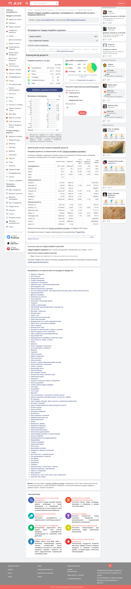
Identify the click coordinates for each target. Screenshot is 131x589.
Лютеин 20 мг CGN (37, 327)
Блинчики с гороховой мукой (41, 301)
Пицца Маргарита (37, 419)
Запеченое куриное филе (40, 432)
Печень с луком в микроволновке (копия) (46, 362)
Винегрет (34, 393)
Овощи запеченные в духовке (42, 289)
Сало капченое (36, 358)
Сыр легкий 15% (36, 336)
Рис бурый (34, 460)
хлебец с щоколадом (38, 305)
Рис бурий (34, 458)
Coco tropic (35, 391)
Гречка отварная (37, 436)
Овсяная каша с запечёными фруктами (45, 284)
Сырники (34, 303)
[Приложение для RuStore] (15, 237)
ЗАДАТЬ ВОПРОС (72, 575)
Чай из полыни (36, 354)
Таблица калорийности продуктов (44, 10)
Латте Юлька (35, 276)
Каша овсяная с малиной (40, 415)
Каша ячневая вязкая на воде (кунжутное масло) (48, 405)
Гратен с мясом (36, 366)
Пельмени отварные (38, 411)
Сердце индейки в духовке (84, 10)
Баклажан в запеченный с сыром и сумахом (47, 329)
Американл (35, 462)
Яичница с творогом (38, 311)
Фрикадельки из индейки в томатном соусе (47, 338)
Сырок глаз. (35, 315)
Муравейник (35, 440)
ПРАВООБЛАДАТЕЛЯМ (73, 566)
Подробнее (80, 232)
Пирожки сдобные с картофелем (43, 469)
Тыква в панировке (38, 280)
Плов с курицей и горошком (41, 346)
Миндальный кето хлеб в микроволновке (46, 321)
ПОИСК (40, 566)
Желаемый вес (71, 104)
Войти (121, 3)
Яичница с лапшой (37, 403)
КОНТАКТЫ (81, 575)
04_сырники (35, 399)
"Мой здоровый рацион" (65, 51)
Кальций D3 (35, 389)
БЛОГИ (10, 573)
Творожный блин (37, 293)
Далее (82, 113)
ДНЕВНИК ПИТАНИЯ (13, 566)
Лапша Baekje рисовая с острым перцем (45, 434)
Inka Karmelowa (36, 370)
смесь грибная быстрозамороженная (44, 334)
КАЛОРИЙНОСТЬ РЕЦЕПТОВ (45, 573)
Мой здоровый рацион (76, 20)
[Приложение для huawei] (15, 249)
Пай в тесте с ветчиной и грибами (43, 323)
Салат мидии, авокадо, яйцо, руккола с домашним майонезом (54, 401)
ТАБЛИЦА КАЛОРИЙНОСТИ (45, 569)
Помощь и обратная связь (14, 232)
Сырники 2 (34, 379)
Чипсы (33, 421)
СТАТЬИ (10, 576)
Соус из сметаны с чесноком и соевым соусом (47, 395)
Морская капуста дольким (40, 317)
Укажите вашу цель (72, 90)
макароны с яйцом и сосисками (42, 450)
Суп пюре (34, 387)
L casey (33, 452)
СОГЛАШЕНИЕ (71, 578)
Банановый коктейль (38, 448)
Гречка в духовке (37, 383)
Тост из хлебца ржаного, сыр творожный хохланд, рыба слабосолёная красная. (60, 291)
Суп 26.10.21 (35, 309)
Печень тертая (36, 407)
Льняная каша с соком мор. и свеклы (44, 466)
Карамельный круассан (39, 417)
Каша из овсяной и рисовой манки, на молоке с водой (51, 397)
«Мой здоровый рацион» (38, 262)
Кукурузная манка (37, 278)
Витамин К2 (35, 413)
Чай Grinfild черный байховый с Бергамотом (47, 307)
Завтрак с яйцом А (37, 274)
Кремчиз (34, 344)
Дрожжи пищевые (37, 295)
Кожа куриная (36, 299)
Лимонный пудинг (37, 376)
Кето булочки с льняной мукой (42, 454)
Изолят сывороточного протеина (43, 331)
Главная (30, 10)
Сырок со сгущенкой (38, 471)
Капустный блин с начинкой (41, 364)
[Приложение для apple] (15, 243)
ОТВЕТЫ (40, 576)
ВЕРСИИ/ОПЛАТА (72, 571)
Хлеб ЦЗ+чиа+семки (38, 477)
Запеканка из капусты (39, 297)
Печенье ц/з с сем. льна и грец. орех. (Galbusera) (48, 475)
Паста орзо (35, 446)
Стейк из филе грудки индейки (42, 385)
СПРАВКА (69, 569)
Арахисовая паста (37, 368)
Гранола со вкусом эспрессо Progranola (45, 381)
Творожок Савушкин (38, 426)
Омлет (33, 342)
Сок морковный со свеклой (41, 456)
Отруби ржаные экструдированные (43, 438)
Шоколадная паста (38, 286)
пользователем (47, 20)
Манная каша (36, 313)
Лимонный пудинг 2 (38, 428)
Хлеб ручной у (36, 360)
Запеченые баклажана (39, 430)
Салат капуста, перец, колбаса (42, 340)
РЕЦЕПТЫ (10, 569)
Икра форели (35, 473)
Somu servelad (36, 409)
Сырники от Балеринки (39, 282)
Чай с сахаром (36, 325)
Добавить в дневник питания (44, 90)
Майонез (34, 350)
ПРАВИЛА (78, 578)
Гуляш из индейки (37, 442)
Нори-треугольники (38, 319)
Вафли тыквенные (37, 356)
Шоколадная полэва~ (38, 372)
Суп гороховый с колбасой (40, 348)
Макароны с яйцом (38, 424)
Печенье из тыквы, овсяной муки (43, 374)
